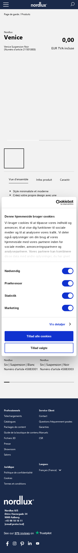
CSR (41, 438)
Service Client (46, 410)
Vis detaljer (57, 324)
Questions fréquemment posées (55, 421)
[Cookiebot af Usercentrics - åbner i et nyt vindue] (56, 202)
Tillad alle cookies (39, 336)
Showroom (9, 449)
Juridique (9, 466)
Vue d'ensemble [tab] (18, 179)
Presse (7, 443)
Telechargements (13, 415)
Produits (25, 14)
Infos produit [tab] (44, 179)
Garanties (44, 426)
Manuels (43, 432)
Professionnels (12, 410)
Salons (7, 454)
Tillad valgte (39, 348)
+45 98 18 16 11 (14, 520)
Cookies (8, 478)
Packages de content (15, 426)
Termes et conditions (15, 483)
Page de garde (11, 14)
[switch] (67, 283)
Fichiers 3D (9, 438)
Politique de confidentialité (18, 472)
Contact (43, 415)
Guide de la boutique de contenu (21, 432)
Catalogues (10, 421)
